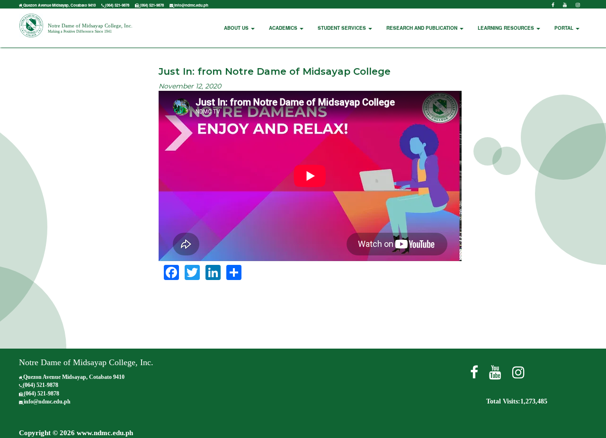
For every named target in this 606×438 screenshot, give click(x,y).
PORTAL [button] (564, 28)
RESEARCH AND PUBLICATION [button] (422, 28)
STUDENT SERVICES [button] (342, 28)
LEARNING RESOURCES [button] (506, 28)
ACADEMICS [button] (284, 28)
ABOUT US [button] (237, 28)
